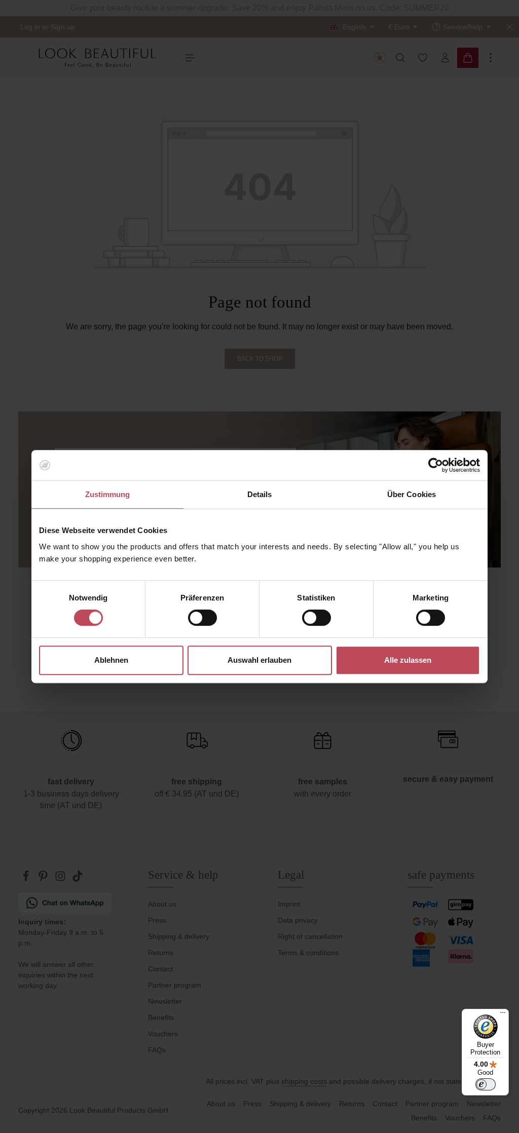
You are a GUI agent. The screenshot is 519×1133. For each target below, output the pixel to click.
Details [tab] (259, 494)
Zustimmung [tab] (107, 494)
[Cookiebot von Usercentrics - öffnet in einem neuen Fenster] (435, 465)
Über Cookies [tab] (411, 494)
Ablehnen (111, 660)
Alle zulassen (407, 660)
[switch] (202, 618)
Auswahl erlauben (259, 660)
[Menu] (503, 1015)
